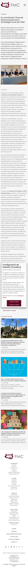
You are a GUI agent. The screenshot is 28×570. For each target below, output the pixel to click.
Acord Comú (14, 536)
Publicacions (14, 502)
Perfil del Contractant (14, 496)
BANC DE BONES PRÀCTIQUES (14, 534)
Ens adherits (14, 471)
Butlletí (14, 515)
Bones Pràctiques (14, 518)
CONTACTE (14, 542)
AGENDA (14, 528)
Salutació (14, 465)
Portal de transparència (14, 472)
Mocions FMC (14, 489)
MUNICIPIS (14, 531)
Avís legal (5, 564)
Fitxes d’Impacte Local (14, 520)
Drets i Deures (14, 505)
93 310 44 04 (15, 561)
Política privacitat (14, 564)
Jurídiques (14, 484)
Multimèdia (14, 499)
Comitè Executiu (14, 468)
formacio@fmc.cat (14, 557)
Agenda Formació (14, 497)
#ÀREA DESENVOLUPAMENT (9, 310)
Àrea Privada (14, 494)
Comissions (14, 481)
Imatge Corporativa (14, 474)
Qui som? (14, 466)
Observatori (14, 524)
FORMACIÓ (14, 493)
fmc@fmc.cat (14, 555)
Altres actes (14, 487)
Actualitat (14, 480)
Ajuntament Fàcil (14, 514)
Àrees (14, 469)
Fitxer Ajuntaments (14, 539)
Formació (14, 483)
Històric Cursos (14, 501)
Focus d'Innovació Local (14, 486)
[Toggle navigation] (24, 5)
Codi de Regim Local (14, 517)
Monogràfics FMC (14, 512)
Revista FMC (14, 511)
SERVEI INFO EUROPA (14, 523)
